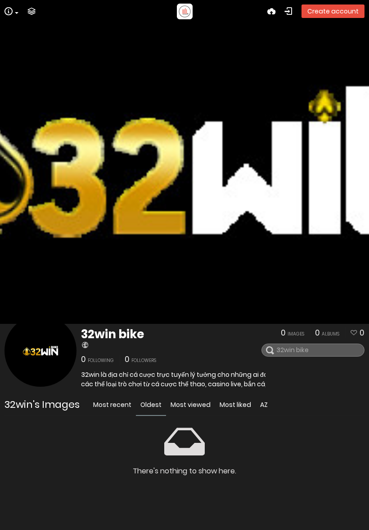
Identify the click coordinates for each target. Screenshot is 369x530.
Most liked (235, 404)
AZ (264, 404)
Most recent (112, 404)
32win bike (112, 334)
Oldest (151, 404)
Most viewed (191, 404)
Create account (333, 11)
